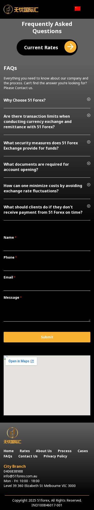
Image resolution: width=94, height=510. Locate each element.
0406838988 (13, 471)
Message (13, 297)
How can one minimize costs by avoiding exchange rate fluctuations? (43, 188)
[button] (47, 102)
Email (9, 277)
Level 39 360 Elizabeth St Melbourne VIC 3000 (40, 485)
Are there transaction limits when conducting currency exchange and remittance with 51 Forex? (38, 121)
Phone (10, 257)
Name (10, 237)
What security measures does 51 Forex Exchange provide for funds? (41, 145)
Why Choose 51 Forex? (25, 100)
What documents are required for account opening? (36, 167)
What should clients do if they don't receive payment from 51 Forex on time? (43, 209)
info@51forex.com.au (20, 476)
